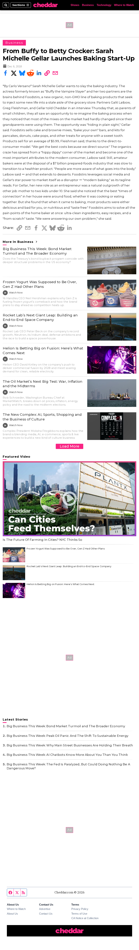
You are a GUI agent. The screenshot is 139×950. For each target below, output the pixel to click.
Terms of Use (79, 913)
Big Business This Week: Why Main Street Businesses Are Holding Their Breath (70, 745)
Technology (104, 5)
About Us (12, 913)
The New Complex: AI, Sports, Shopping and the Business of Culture (42, 416)
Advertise (44, 909)
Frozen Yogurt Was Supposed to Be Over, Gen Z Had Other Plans (40, 284)
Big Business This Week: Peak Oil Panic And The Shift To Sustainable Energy (67, 736)
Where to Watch (124, 5)
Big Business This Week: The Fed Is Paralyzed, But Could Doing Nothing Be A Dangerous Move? (68, 766)
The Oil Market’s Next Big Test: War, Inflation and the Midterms (42, 383)
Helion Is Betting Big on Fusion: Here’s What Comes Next (43, 350)
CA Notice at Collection (84, 918)
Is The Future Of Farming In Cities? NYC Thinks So (42, 539)
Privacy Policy (79, 909)
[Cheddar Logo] (45, 5)
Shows (75, 5)
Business (88, 5)
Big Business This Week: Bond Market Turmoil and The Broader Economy (37, 251)
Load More (69, 446)
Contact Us (45, 913)
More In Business (19, 242)
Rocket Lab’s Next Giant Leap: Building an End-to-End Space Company (40, 317)
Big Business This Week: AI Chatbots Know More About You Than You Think (67, 754)
